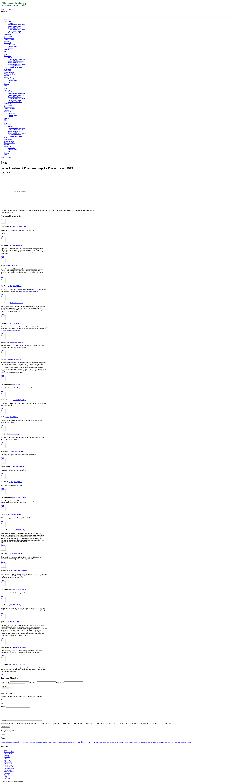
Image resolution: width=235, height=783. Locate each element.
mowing (106, 742)
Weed (184, 742)
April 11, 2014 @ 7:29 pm (13, 434)
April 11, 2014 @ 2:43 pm (14, 286)
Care (20, 742)
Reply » (3, 236)
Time (171, 742)
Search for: (4, 11)
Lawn (84, 742)
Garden (50, 742)
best (11, 742)
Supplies (168, 742)
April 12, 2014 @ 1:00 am (19, 647)
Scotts (143, 742)
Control (32, 742)
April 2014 (7, 778)
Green (58, 742)
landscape (66, 742)
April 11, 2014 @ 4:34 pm (14, 359)
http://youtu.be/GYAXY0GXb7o (28, 291)
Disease (37, 742)
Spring (161, 742)
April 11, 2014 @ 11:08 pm (15, 605)
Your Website (60, 682)
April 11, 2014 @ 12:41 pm (19, 226)
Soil (157, 742)
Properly (135, 742)
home (61, 742)
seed (146, 742)
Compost (28, 742)
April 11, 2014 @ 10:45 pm (15, 553)
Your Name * (6, 682)
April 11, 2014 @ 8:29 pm (17, 466)
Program (131, 742)
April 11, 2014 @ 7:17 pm (12, 417)
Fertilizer (44, 742)
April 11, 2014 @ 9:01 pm (15, 482)
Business (15, 742)
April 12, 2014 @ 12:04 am (15, 622)
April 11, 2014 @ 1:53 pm (12, 265)
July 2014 (7, 773)
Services (154, 742)
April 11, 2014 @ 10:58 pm (20, 570)
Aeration (7, 742)
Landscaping (72, 742)
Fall (40, 742)
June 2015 (7, 757)
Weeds (188, 742)
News (111, 742)
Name (3, 700)
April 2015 (7, 760)
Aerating (3, 742)
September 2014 (9, 772)
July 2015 (7, 755)
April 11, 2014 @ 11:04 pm (19, 589)
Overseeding (121, 742)
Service (150, 742)
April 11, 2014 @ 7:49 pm (16, 451)
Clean (24, 742)
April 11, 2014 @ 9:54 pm (19, 530)
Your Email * (33, 682)
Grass (54, 742)
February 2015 (8, 763)
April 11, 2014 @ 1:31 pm (16, 245)
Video (181, 742)
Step (165, 742)
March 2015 (8, 762)
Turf (178, 742)
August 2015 (8, 753)
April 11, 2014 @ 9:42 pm (14, 514)
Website (3, 706)
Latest (78, 742)
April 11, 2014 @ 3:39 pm (17, 342)
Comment (5, 686)
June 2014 (7, 775)
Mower (102, 742)
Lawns (89, 742)
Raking (139, 742)
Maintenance (96, 742)
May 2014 (7, 777)
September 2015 (9, 752)
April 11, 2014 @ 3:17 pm (14, 323)
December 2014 (8, 767)
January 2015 (8, 765)
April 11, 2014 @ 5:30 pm (19, 384)
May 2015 (7, 758)
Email (3, 703)
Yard (191, 742)
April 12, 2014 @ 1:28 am (19, 664)
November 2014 (9, 768)
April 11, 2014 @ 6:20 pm (19, 400)
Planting (126, 742)
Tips (175, 742)
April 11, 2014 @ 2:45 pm (16, 303)
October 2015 (8, 750)
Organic (116, 742)
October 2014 (8, 770)
